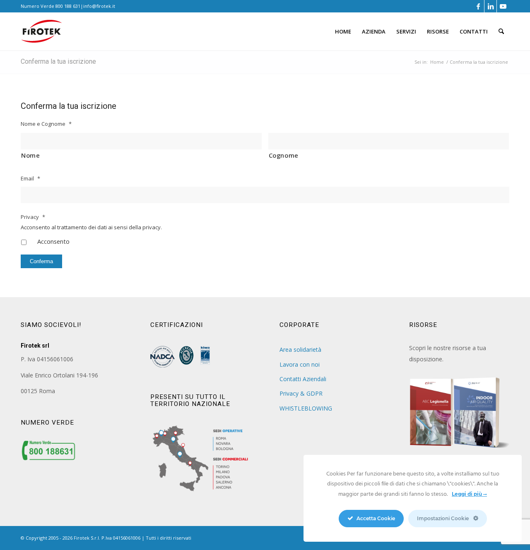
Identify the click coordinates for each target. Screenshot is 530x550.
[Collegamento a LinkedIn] (490, 6)
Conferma (41, 261)
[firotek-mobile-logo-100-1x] (41, 34)
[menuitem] (343, 31)
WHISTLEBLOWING (305, 408)
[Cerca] (501, 31)
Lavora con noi (299, 364)
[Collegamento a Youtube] (503, 6)
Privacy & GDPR (301, 393)
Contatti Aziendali (302, 379)
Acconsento (53, 241)
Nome (30, 155)
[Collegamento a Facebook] (478, 6)
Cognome (284, 155)
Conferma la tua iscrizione (58, 61)
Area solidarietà (300, 349)
